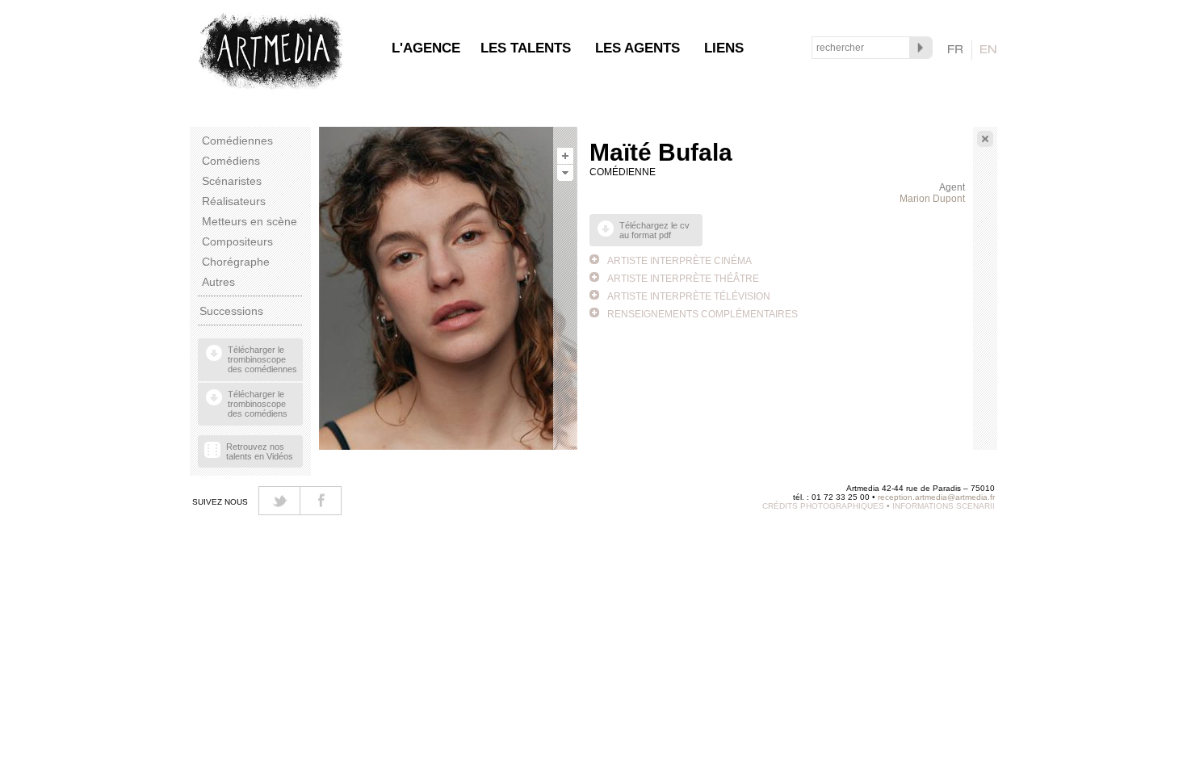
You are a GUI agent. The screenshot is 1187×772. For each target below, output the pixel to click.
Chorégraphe (236, 261)
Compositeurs (237, 241)
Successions (231, 310)
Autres (218, 281)
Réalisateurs (234, 201)
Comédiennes (237, 140)
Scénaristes (232, 180)
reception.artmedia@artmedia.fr (936, 497)
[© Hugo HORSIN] (565, 159)
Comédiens (231, 160)
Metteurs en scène (249, 221)
